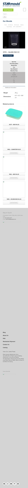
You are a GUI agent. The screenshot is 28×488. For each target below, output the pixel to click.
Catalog (5, 347)
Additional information (10, 87)
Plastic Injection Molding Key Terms (10, 354)
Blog (4, 332)
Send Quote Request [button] (13, 127)
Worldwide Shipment (9, 341)
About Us (5, 335)
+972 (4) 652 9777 (8, 218)
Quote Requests (8, 10)
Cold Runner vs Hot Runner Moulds (11, 357)
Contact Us (6, 344)
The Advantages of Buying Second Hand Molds (13, 358)
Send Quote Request (8, 55)
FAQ (4, 338)
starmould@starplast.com (11, 219)
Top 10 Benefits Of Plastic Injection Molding (12, 355)
